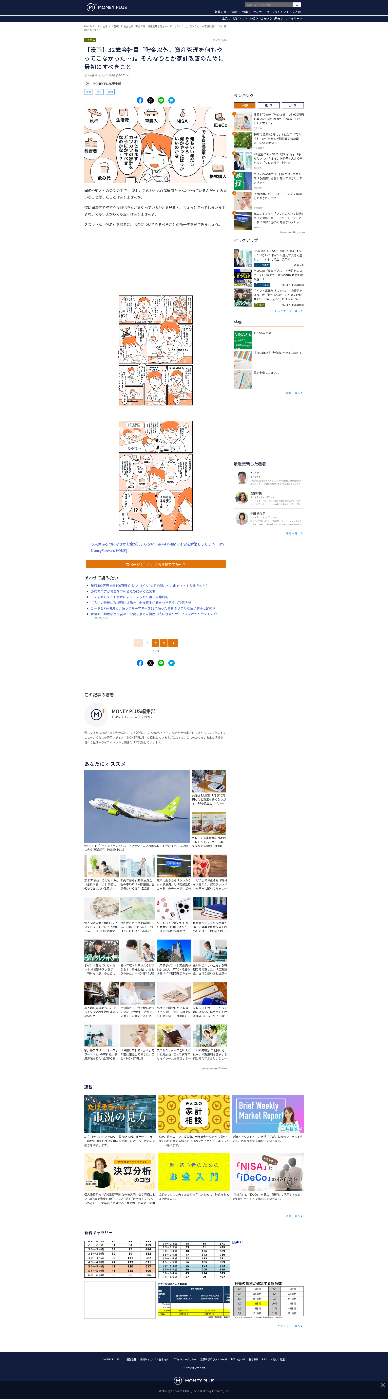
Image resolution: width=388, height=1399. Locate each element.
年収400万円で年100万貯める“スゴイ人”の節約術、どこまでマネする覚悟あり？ (149, 585)
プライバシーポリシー (184, 1359)
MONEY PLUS (91, 26)
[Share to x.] (150, 100)
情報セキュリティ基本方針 (154, 1359)
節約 (110, 91)
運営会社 (131, 1359)
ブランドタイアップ (286, 12)
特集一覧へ (293, 393)
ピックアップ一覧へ (287, 311)
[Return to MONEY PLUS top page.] (107, 7)
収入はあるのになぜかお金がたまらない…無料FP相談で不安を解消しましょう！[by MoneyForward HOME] (157, 547)
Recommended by (210, 1068)
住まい (264, 18)
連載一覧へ (293, 1215)
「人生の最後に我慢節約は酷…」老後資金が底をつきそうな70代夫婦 (141, 602)
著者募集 (253, 1359)
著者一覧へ (293, 533)
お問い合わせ (238, 1359)
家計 (99, 91)
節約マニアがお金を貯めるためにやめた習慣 (123, 591)
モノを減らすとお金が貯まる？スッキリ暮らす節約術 (129, 596)
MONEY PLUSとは (113, 1359)
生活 (225, 18)
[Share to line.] (161, 100)
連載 (234, 12)
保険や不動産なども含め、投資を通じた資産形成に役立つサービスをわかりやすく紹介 (154, 613)
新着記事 (220, 12)
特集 (245, 12)
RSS (264, 1359)
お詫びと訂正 (277, 1359)
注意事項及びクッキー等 (213, 1359)
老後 (252, 18)
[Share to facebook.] (140, 100)
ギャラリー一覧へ (289, 1325)
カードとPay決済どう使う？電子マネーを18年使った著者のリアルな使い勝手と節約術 (153, 608)
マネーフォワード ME (194, 1367)
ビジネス (238, 18)
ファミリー (292, 18)
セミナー (261, 12)
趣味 (277, 18)
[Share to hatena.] (171, 100)
